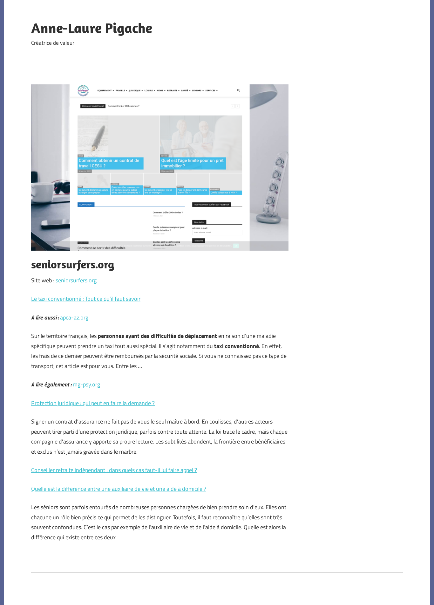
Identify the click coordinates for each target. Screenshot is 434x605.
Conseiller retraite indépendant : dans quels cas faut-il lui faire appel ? (114, 470)
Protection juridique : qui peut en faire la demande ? (93, 403)
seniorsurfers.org (76, 280)
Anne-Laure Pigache (91, 27)
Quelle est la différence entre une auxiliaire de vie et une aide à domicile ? (118, 488)
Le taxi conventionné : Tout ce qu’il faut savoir (85, 298)
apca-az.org (74, 317)
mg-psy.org (86, 384)
